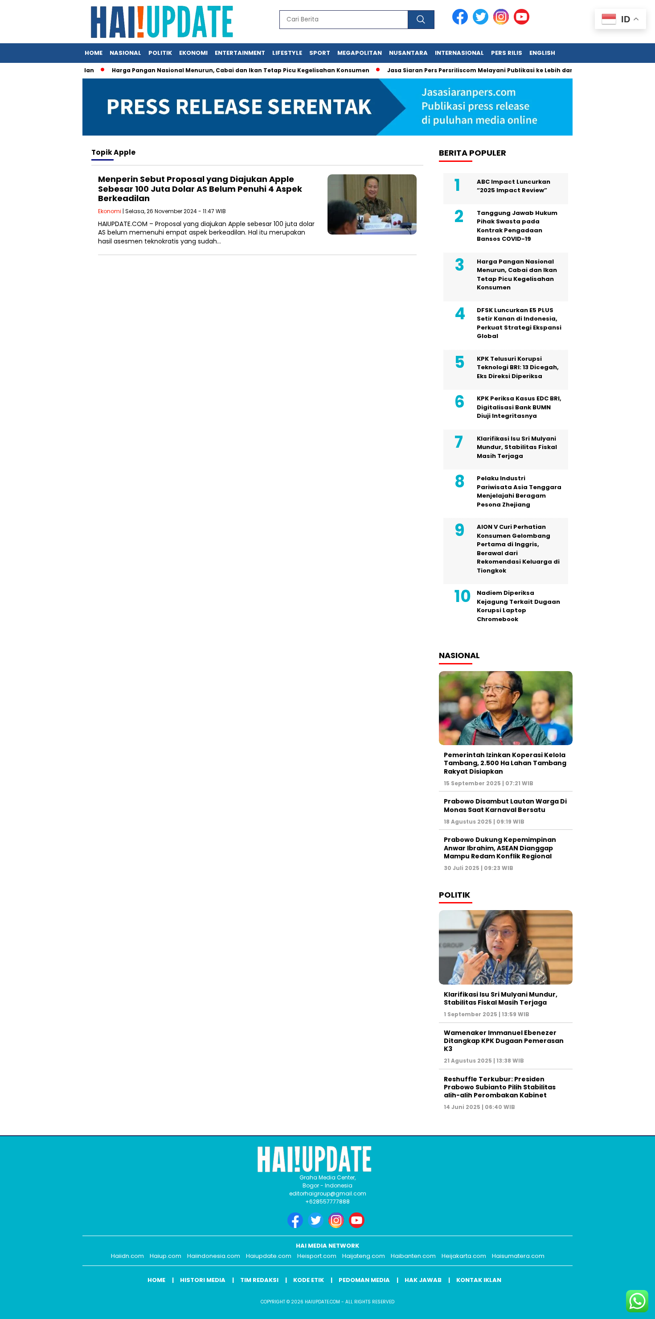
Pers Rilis (506, 53)
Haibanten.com (413, 1256)
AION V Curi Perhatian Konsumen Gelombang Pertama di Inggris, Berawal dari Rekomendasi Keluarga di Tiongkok (518, 549)
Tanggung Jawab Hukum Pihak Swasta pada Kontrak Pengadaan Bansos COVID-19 (517, 226)
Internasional (459, 53)
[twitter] (482, 22)
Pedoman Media (364, 1280)
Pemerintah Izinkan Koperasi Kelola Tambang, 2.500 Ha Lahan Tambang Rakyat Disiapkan (505, 762)
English (542, 53)
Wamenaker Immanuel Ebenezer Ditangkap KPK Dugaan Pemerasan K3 (504, 1040)
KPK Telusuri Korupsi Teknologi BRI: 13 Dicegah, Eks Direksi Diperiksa (518, 367)
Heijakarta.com (464, 1256)
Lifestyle (287, 53)
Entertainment (240, 53)
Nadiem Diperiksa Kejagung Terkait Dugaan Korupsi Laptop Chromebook (518, 606)
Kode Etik (308, 1280)
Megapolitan (359, 53)
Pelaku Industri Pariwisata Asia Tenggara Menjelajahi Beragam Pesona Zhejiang (519, 491)
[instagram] (502, 22)
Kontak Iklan (478, 1280)
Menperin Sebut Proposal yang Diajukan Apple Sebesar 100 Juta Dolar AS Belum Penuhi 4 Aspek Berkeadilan (200, 188)
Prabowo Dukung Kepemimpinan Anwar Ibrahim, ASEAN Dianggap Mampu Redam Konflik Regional (500, 847)
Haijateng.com (363, 1256)
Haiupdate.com (268, 1256)
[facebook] (461, 22)
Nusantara (408, 53)
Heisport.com (316, 1256)
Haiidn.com (127, 1256)
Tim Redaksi (259, 1280)
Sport (319, 53)
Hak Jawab (423, 1280)
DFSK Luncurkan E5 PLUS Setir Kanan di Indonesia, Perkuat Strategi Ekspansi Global (519, 323)
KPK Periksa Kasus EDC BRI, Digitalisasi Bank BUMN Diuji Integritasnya (519, 407)
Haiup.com (165, 1256)
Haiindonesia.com (213, 1256)
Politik (160, 53)
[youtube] (523, 22)
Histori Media (202, 1280)
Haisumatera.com (518, 1256)
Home (93, 53)
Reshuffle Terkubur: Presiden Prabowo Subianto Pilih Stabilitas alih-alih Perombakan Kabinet (500, 1087)
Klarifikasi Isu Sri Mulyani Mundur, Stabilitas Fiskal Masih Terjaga (517, 447)
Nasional (125, 53)
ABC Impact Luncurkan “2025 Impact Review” (513, 186)
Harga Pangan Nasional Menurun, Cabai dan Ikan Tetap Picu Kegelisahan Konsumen (221, 70)
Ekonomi (193, 53)
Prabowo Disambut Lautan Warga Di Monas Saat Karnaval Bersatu (505, 805)
